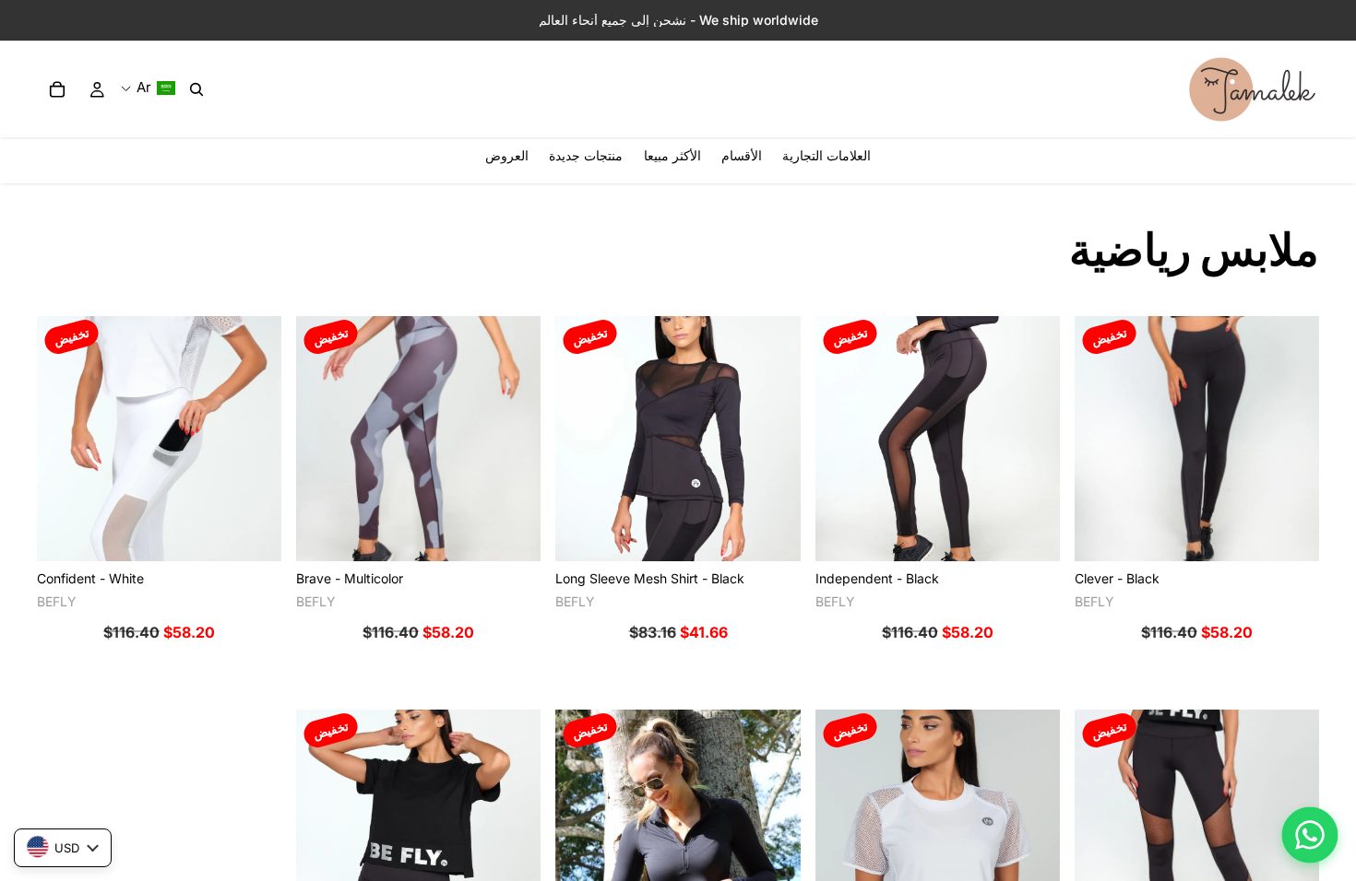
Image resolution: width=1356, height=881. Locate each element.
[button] (148, 87)
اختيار (1087, 532)
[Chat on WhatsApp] (1310, 835)
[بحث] (196, 89)
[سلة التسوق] (57, 89)
